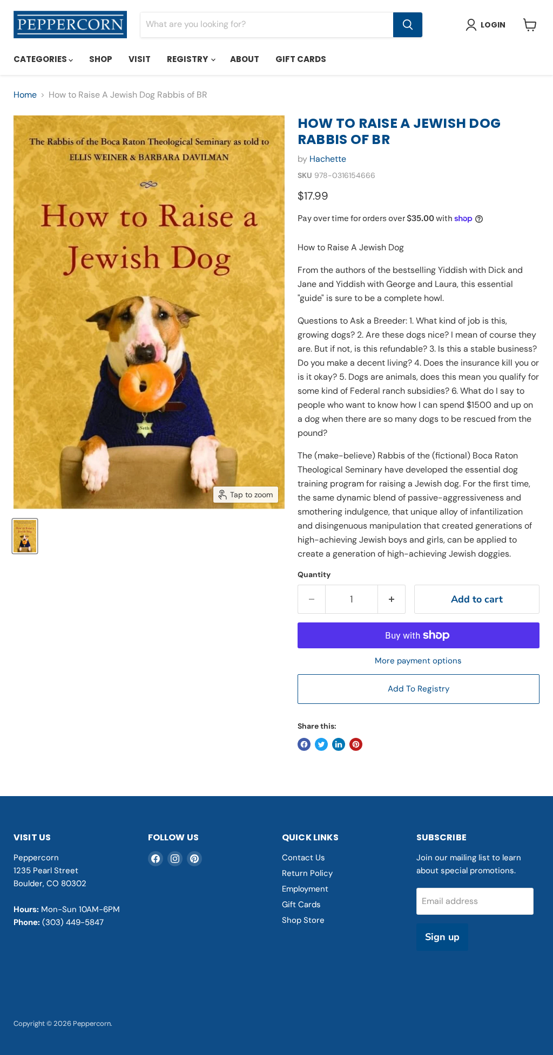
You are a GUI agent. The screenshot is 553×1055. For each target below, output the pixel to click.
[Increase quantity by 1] (392, 599)
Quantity (314, 574)
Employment (305, 888)
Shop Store (303, 920)
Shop (100, 59)
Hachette (327, 159)
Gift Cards (300, 59)
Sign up (442, 936)
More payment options (418, 661)
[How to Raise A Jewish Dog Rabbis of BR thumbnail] (24, 536)
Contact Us (303, 857)
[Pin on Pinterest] (355, 744)
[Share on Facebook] (304, 744)
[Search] (407, 24)
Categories (41, 59)
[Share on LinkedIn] (338, 744)
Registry (188, 59)
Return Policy (307, 873)
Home (25, 95)
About (244, 59)
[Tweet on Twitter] (321, 744)
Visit (140, 59)
